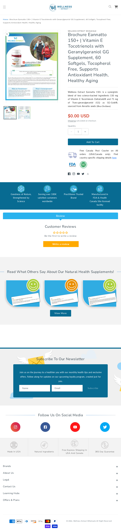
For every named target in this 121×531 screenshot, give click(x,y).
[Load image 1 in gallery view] (10, 112)
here (114, 157)
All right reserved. (104, 521)
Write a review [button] (60, 244)
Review (60, 215)
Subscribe (93, 388)
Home (5, 19)
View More (60, 313)
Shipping (72, 121)
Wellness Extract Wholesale (84, 521)
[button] (4, 7)
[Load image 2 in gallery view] (24, 112)
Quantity (72, 126)
